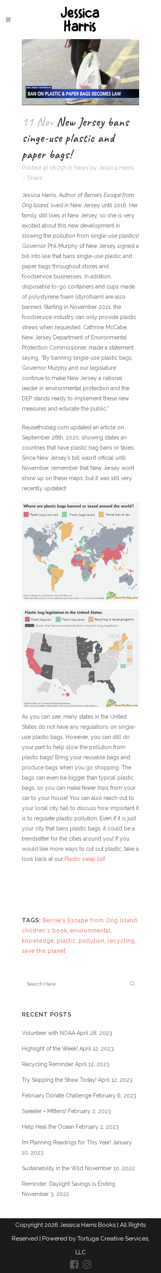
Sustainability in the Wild (52, 1168)
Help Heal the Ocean (48, 1127)
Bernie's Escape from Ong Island (90, 920)
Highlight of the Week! (50, 1048)
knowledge (38, 941)
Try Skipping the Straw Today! (59, 1080)
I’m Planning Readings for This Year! (66, 1142)
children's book (44, 930)
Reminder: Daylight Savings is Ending (68, 1184)
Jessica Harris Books (88, 1224)
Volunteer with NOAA (48, 1033)
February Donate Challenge (56, 1095)
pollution (92, 941)
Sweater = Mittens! (44, 1111)
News (81, 168)
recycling (121, 941)
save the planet (44, 951)
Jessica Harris (116, 168)
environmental (90, 930)
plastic (66, 941)
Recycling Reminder (47, 1064)
